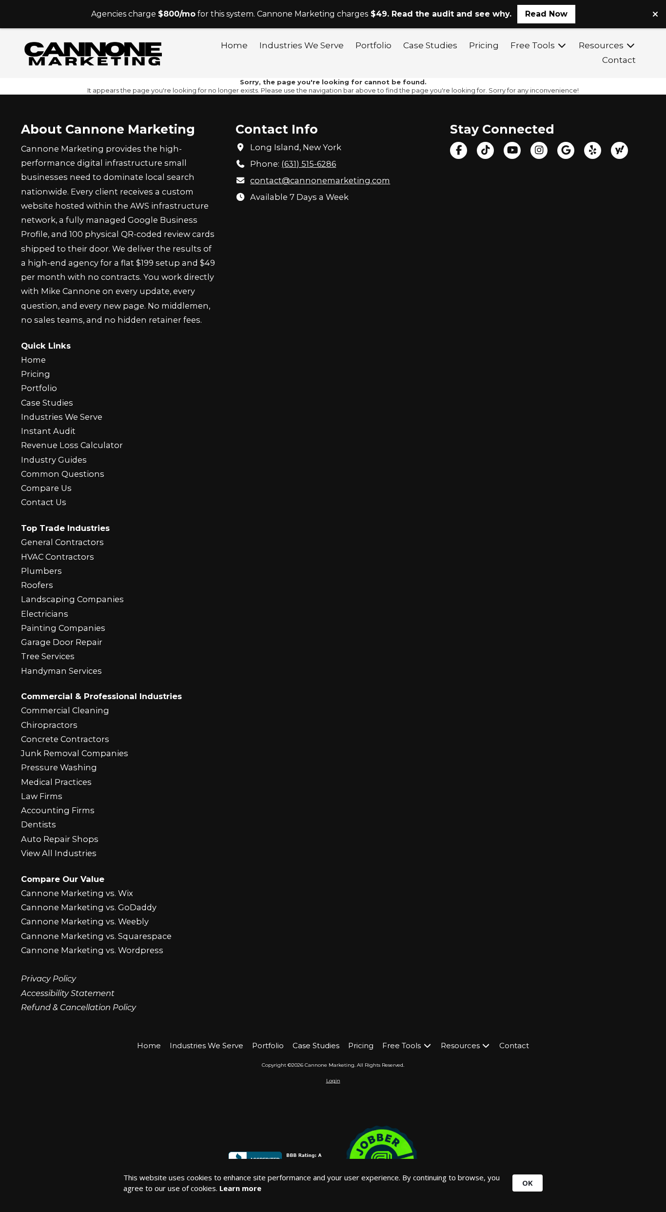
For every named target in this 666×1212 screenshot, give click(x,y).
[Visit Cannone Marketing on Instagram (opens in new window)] (539, 150)
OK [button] (527, 1183)
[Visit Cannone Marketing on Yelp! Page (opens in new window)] (592, 150)
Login (333, 1080)
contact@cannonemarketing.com (320, 180)
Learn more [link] (240, 1188)
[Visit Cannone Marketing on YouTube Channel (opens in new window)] (512, 150)
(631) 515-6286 (308, 164)
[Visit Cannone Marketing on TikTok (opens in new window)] (485, 150)
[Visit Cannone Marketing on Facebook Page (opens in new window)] (458, 150)
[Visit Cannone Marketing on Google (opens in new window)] (565, 150)
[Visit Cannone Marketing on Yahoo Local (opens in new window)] (619, 150)
